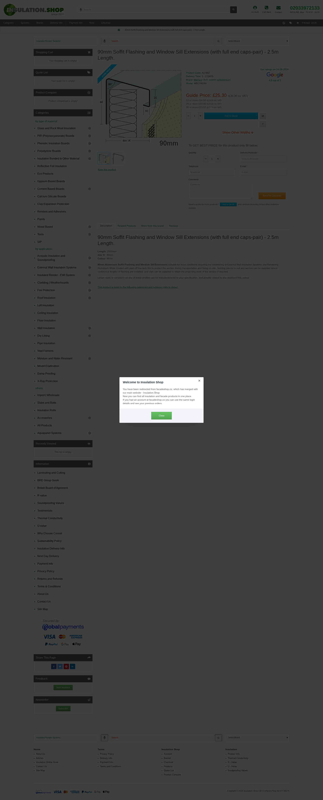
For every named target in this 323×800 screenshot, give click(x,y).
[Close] (199, 380)
